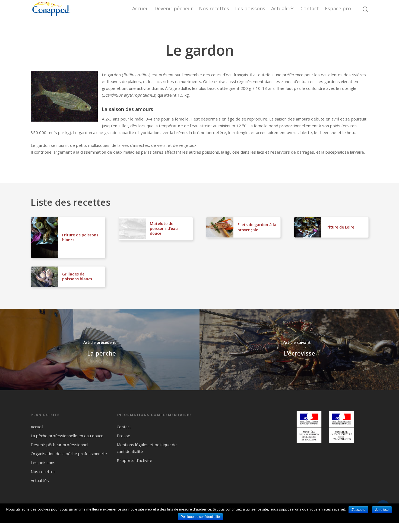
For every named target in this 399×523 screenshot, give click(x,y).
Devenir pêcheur (173, 8)
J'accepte (358, 510)
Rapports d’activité (134, 460)
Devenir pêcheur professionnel (59, 444)
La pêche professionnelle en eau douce (67, 435)
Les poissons (250, 8)
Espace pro (338, 8)
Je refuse (382, 510)
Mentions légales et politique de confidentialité (147, 448)
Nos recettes (214, 8)
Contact (309, 8)
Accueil (140, 8)
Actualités (282, 8)
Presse (123, 435)
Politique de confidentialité (200, 517)
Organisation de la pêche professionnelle (69, 453)
